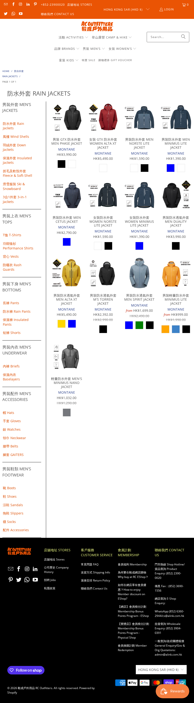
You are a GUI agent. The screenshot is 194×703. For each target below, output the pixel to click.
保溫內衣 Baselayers (11, 377)
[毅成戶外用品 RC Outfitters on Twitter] (6, 14)
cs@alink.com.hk (173, 616)
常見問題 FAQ (89, 564)
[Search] (183, 37)
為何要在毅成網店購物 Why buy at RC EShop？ (133, 574)
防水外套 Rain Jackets (13, 125)
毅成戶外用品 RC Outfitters (35, 688)
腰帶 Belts (10, 446)
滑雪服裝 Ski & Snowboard (14, 186)
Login (169, 9)
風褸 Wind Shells (16, 136)
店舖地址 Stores (79, 5)
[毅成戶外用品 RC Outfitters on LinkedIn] (28, 5)
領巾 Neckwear (14, 438)
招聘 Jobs (50, 580)
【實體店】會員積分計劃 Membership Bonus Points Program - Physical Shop (133, 631)
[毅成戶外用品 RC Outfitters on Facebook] (13, 5)
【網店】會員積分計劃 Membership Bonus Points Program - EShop (133, 611)
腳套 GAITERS (13, 454)
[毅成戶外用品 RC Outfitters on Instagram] (20, 5)
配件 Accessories (16, 530)
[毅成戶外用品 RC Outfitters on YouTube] (20, 14)
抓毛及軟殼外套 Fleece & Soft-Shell (17, 173)
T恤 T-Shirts (12, 235)
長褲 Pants (11, 303)
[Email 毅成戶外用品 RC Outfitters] (6, 5)
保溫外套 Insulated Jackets (17, 160)
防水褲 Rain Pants (17, 311)
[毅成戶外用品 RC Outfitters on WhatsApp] (13, 14)
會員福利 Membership (132, 564)
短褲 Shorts (12, 332)
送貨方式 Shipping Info (95, 572)
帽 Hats (8, 412)
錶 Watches (12, 429)
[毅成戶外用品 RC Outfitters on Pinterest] (35, 5)
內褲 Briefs (11, 366)
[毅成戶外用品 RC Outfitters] (97, 26)
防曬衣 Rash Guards (12, 267)
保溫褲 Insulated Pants (16, 322)
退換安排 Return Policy (95, 580)
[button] (73, 37)
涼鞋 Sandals (13, 505)
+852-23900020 (53, 5)
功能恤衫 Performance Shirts (18, 245)
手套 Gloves (12, 421)
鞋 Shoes (10, 496)
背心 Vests (11, 256)
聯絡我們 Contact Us (57, 14)
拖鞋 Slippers (13, 513)
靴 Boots (9, 488)
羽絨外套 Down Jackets (14, 147)
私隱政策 (49, 588)
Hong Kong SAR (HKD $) (124, 10)
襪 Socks (9, 521)
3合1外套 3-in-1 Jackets (15, 199)
